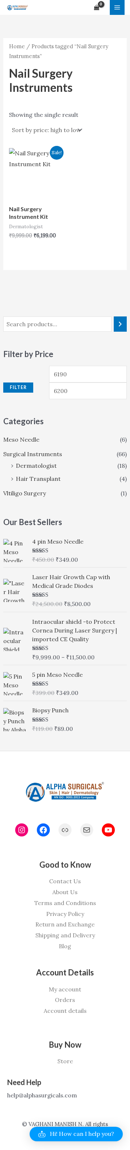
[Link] (65, 829)
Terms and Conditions (65, 903)
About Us (65, 892)
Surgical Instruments (32, 454)
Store (65, 1061)
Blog (65, 946)
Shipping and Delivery (65, 935)
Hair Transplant (38, 478)
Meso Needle (21, 439)
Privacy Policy (65, 913)
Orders (65, 999)
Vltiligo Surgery (24, 493)
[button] (76, 1134)
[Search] (120, 324)
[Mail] (86, 829)
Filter (18, 387)
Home (17, 46)
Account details (65, 1010)
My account (65, 989)
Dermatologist (36, 465)
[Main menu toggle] (117, 7)
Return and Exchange (65, 924)
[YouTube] (108, 829)
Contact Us (65, 881)
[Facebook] (43, 829)
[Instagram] (21, 829)
